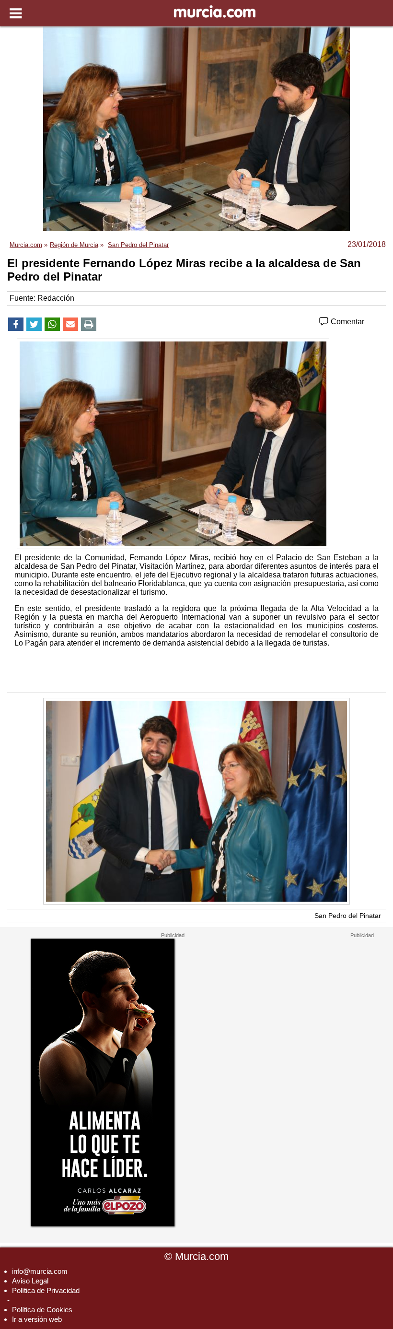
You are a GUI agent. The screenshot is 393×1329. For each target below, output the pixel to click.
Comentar (346, 322)
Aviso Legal (30, 1281)
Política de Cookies (42, 1309)
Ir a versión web (37, 1319)
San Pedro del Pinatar (347, 915)
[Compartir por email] (70, 324)
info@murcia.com (40, 1271)
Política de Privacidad (46, 1290)
